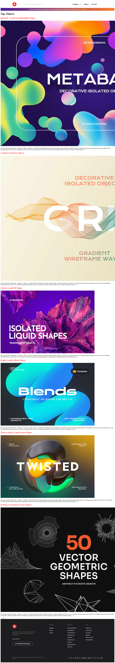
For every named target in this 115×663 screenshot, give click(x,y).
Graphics (76, 4)
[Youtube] (75, 658)
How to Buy (89, 630)
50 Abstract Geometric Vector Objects (16, 505)
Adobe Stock (70, 635)
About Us (88, 628)
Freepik (69, 642)
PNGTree (69, 647)
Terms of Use (89, 637)
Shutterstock (71, 640)
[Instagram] (69, 658)
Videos (86, 4)
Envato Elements (71, 628)
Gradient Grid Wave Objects (12, 153)
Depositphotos (71, 644)
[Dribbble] (73, 658)
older (3, 618)
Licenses (88, 632)
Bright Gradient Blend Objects (13, 360)
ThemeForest (71, 632)
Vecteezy (70, 637)
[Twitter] (71, 658)
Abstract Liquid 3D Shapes (11, 288)
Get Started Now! (81, 9)
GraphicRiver (70, 630)
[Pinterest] (77, 658)
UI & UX (94, 4)
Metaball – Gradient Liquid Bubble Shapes (18, 18)
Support (88, 635)
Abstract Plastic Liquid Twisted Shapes (16, 433)
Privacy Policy (89, 640)
